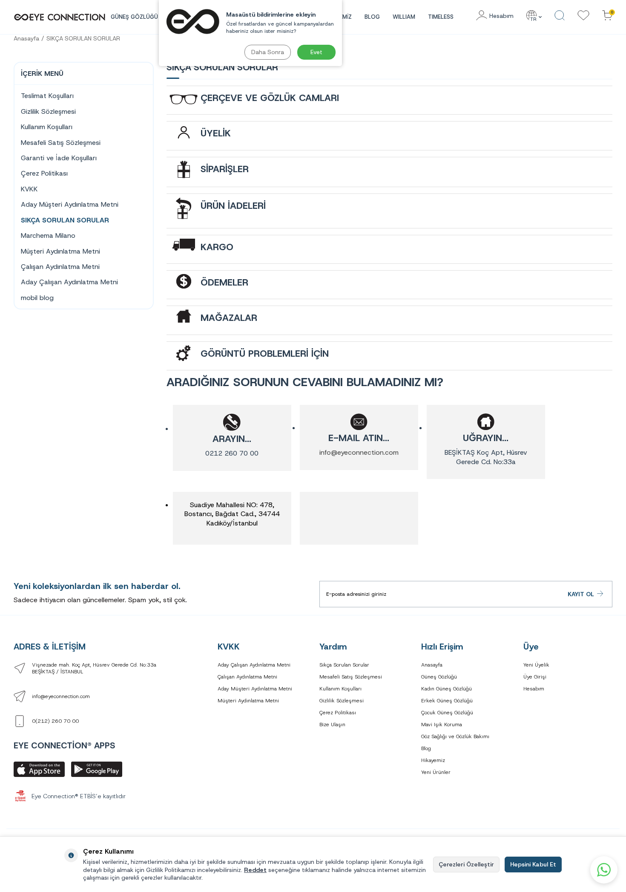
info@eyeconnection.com (359, 452)
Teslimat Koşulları (47, 95)
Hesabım (533, 688)
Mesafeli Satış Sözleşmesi (61, 142)
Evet (316, 52)
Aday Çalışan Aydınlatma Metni (69, 281)
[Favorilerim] (583, 16)
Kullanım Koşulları (46, 126)
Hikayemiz (433, 760)
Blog (372, 16)
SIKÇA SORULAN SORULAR (83, 38)
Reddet (255, 870)
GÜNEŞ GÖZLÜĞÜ (134, 16)
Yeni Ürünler (436, 772)
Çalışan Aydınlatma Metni (60, 266)
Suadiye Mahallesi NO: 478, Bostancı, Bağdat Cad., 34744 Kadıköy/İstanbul (232, 514)
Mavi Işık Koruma (441, 724)
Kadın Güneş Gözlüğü (446, 688)
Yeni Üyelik (536, 664)
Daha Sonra (267, 52)
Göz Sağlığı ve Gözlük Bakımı (455, 736)
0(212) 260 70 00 (55, 721)
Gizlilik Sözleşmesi (48, 111)
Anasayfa (26, 38)
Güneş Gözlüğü (439, 676)
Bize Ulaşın (332, 724)
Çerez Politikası (44, 173)
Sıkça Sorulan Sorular (344, 664)
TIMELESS (441, 16)
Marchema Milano (48, 235)
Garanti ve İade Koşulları (59, 157)
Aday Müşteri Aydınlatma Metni (69, 204)
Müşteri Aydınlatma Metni (60, 251)
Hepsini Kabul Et (533, 864)
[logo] (60, 17)
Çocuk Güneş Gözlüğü (447, 712)
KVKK (29, 189)
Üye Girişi (534, 676)
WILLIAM (404, 16)
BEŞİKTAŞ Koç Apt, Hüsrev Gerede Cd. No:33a (486, 457)
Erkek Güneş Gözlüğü (447, 700)
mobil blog (37, 297)
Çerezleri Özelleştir (466, 864)
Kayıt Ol (581, 594)
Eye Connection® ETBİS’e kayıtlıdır (79, 796)
